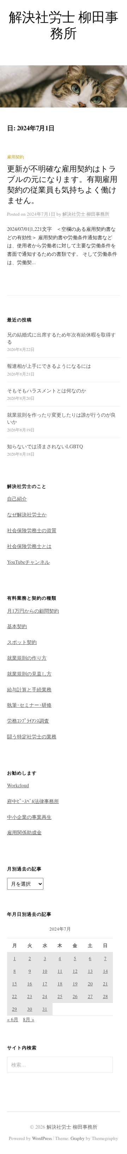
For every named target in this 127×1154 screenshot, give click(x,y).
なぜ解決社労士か (27, 514)
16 (29, 983)
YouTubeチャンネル (28, 562)
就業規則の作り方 (27, 657)
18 (60, 983)
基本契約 (17, 626)
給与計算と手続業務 (29, 689)
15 (14, 983)
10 (44, 971)
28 (105, 996)
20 (90, 983)
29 (14, 1009)
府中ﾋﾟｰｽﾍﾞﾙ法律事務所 (33, 801)
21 (105, 983)
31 (44, 1009)
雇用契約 (15, 156)
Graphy (78, 1138)
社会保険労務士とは (29, 546)
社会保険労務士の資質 (31, 530)
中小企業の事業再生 (29, 817)
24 (44, 996)
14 (105, 971)
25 (60, 996)
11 (60, 971)
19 (75, 983)
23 (29, 996)
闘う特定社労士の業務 (31, 736)
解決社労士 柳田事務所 (64, 25)
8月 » (28, 1019)
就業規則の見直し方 (29, 673)
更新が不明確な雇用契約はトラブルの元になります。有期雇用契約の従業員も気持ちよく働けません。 (62, 184)
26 (75, 996)
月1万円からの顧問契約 (33, 610)
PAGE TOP (115, 1113)
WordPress (42, 1138)
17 (44, 983)
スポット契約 (22, 642)
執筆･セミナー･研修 (29, 705)
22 (14, 996)
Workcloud (18, 785)
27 (90, 996)
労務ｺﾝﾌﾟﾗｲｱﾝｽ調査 (28, 720)
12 (75, 971)
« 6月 (12, 1019)
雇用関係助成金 (24, 832)
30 (29, 1009)
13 (90, 971)
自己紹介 (17, 498)
